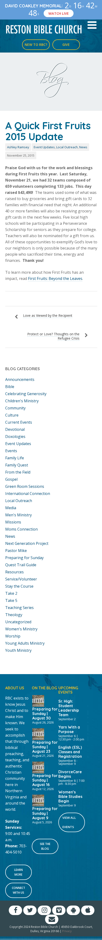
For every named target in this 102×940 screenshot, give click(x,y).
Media (10, 507)
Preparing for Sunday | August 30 (45, 713)
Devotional (15, 429)
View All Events (69, 822)
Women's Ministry (21, 629)
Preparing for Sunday (24, 557)
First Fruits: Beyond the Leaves (55, 278)
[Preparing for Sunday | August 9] (38, 800)
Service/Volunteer (21, 579)
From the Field (17, 472)
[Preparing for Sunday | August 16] (38, 767)
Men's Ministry (18, 515)
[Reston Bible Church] (44, 29)
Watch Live (58, 13)
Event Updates (44, 147)
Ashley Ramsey (18, 147)
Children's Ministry (22, 400)
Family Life (14, 457)
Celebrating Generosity (25, 393)
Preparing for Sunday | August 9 (45, 813)
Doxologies (15, 436)
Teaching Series (19, 607)
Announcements (19, 379)
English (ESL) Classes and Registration (70, 752)
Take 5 (11, 600)
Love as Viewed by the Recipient (47, 315)
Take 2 (11, 593)
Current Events (18, 422)
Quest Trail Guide (20, 564)
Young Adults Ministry (25, 643)
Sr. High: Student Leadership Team (68, 708)
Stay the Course (19, 586)
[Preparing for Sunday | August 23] (38, 733)
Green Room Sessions (24, 486)
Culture (12, 415)
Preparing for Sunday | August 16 (45, 780)
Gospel (11, 479)
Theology (13, 614)
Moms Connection (21, 529)
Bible (9, 386)
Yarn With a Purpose (69, 729)
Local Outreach (67, 147)
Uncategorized (18, 621)
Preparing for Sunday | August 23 (45, 747)
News (83, 147)
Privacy (67, 931)
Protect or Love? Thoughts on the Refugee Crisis (53, 336)
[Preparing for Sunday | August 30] (38, 700)
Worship (12, 636)
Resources (14, 572)
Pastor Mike (16, 550)
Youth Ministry (18, 650)
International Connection (27, 493)
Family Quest (16, 465)
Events (11, 450)
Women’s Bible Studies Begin (70, 796)
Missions (13, 522)
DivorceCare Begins (70, 774)
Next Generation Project (26, 543)
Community (15, 408)
